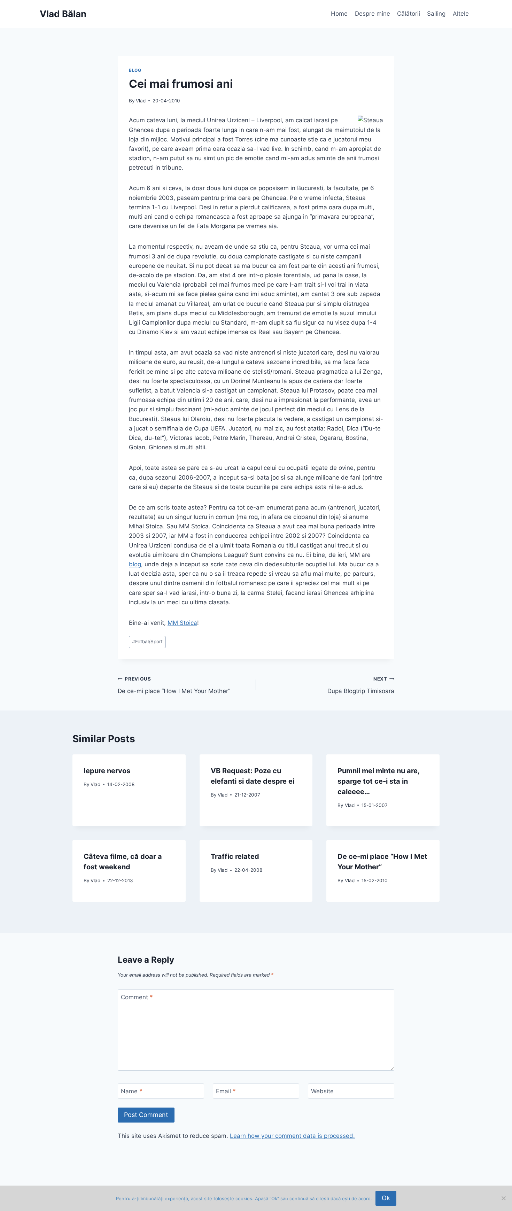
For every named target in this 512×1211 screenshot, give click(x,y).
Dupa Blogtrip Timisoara (360, 685)
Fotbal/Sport (147, 641)
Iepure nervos (107, 771)
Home (339, 13)
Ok (386, 1198)
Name (131, 1091)
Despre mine (372, 13)
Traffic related (235, 856)
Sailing (436, 13)
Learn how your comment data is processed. (292, 1135)
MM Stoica (182, 622)
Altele (461, 13)
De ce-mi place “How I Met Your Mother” (174, 685)
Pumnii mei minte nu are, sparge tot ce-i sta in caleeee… (378, 781)
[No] (503, 1198)
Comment (137, 997)
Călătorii (408, 13)
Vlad (141, 100)
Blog (135, 70)
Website (322, 1091)
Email (226, 1091)
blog (135, 564)
